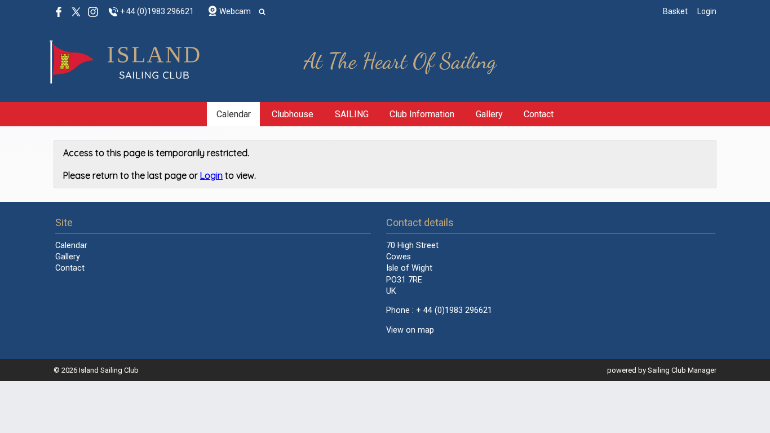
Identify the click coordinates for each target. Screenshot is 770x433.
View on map (410, 330)
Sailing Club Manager (682, 370)
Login (706, 11)
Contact (539, 114)
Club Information (422, 114)
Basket (675, 11)
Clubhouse (292, 114)
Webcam (235, 11)
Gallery (489, 114)
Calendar (233, 114)
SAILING (352, 114)
